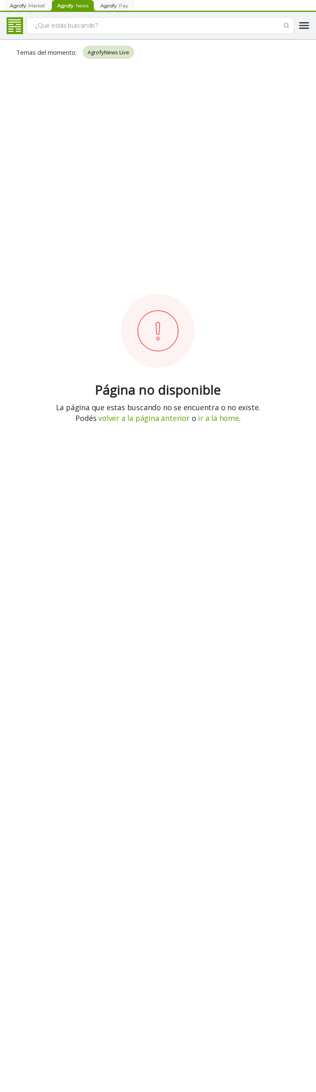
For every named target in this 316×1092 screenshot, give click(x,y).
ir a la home (218, 418)
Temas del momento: (46, 52)
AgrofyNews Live (108, 52)
